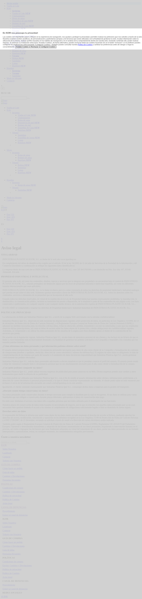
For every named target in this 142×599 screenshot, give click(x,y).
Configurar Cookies (48, 47)
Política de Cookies (85, 45)
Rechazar (34, 47)
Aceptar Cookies (22, 47)
